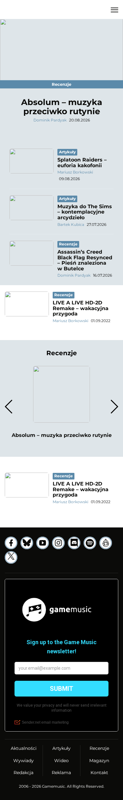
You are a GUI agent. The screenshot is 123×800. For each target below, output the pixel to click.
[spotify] (90, 543)
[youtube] (42, 543)
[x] (11, 557)
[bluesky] (26, 543)
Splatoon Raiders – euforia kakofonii (82, 162)
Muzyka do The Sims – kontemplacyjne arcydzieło (84, 212)
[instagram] (58, 543)
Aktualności (24, 748)
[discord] (74, 543)
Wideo (61, 760)
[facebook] (11, 543)
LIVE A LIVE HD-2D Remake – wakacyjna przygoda (80, 308)
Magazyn (99, 760)
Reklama (61, 772)
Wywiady (23, 760)
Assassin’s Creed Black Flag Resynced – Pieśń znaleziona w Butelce (84, 260)
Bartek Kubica (70, 224)
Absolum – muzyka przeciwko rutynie (61, 106)
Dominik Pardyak (50, 120)
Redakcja (23, 772)
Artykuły (61, 748)
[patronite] (105, 543)
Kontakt (99, 772)
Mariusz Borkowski (75, 172)
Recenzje (99, 748)
